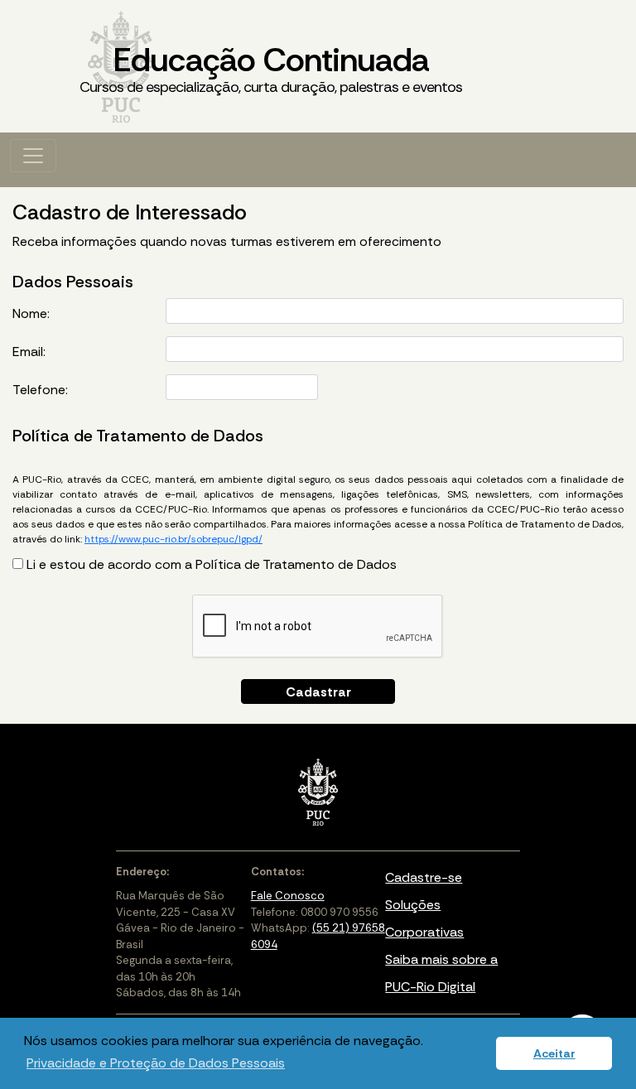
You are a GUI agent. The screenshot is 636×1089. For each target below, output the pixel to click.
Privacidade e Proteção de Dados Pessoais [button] (155, 1063)
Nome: (31, 313)
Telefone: (40, 389)
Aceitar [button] (554, 1053)
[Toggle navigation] (33, 155)
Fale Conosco (288, 896)
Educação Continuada (271, 67)
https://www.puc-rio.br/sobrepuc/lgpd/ (173, 539)
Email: (29, 351)
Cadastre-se (423, 877)
